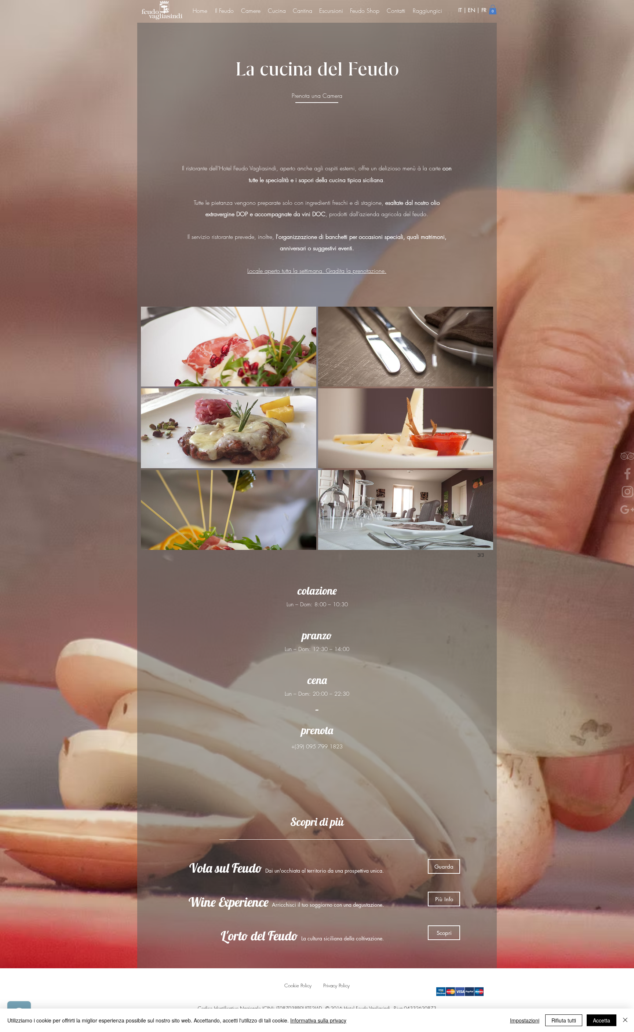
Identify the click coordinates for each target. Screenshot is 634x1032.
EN (471, 10)
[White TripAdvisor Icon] (612, 455)
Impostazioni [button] (524, 1020)
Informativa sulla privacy (318, 1020)
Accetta (601, 1020)
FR (484, 10)
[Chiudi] (625, 1020)
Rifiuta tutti (563, 1020)
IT (460, 10)
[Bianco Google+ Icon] (612, 509)
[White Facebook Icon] (612, 473)
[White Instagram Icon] (612, 491)
